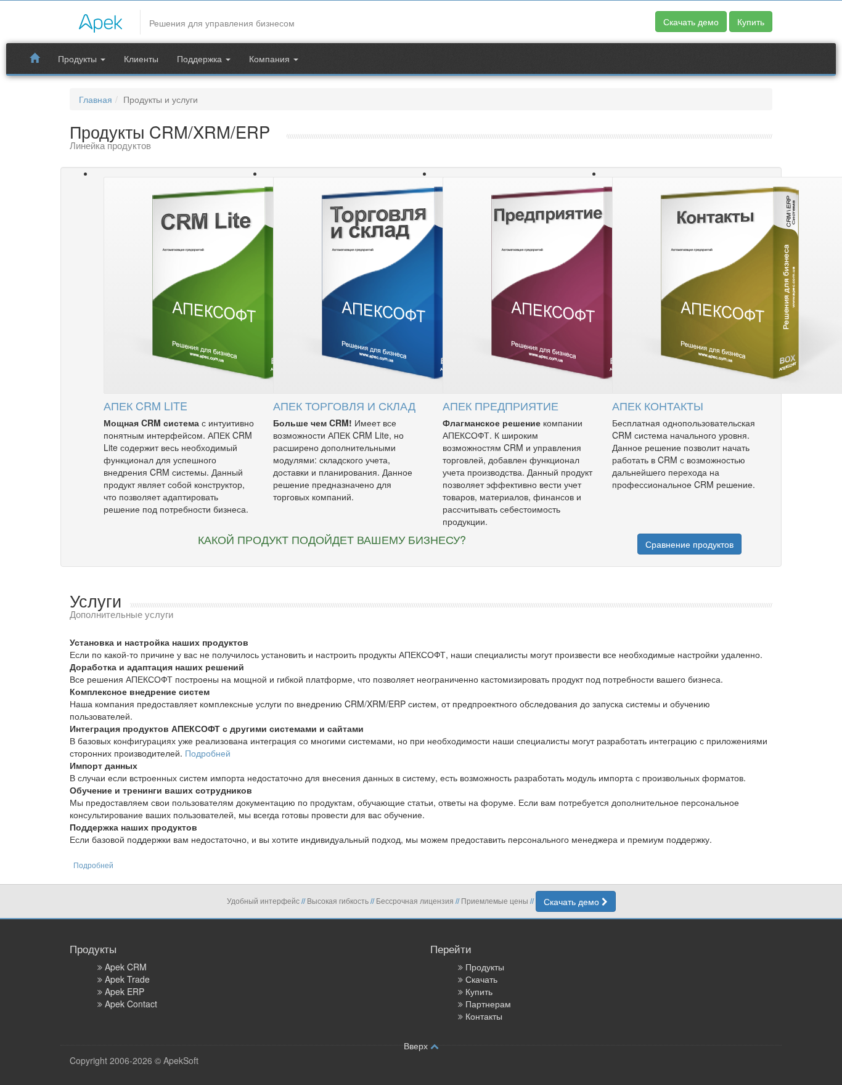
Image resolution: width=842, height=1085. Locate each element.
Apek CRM (126, 967)
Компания (270, 58)
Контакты (657, 405)
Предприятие (500, 405)
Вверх (417, 1045)
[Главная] (100, 20)
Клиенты (141, 58)
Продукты (78, 58)
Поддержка (200, 58)
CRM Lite (145, 405)
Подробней (208, 753)
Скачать (481, 979)
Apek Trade (127, 979)
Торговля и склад (344, 405)
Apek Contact (131, 1004)
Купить (750, 21)
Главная (95, 99)
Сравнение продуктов (689, 544)
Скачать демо (691, 21)
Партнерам (488, 1004)
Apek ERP (124, 991)
